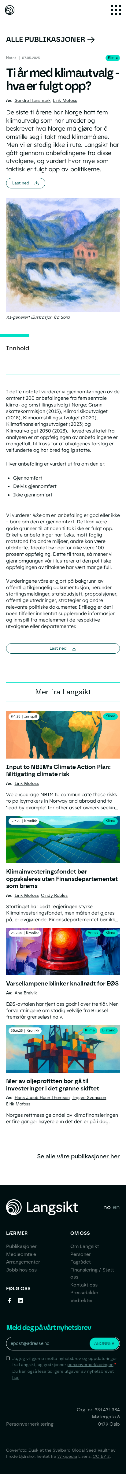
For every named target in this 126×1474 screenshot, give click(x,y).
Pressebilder (84, 1292)
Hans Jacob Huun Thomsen (42, 1097)
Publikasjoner (21, 1246)
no (107, 1207)
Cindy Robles (54, 895)
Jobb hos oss (21, 1270)
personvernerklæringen (90, 1364)
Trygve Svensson (89, 1097)
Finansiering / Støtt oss (92, 1273)
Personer (80, 1254)
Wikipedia (67, 1456)
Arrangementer (23, 1262)
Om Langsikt (84, 1246)
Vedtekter (81, 1300)
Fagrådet (80, 1262)
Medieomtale (21, 1254)
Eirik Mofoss (65, 100)
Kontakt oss (84, 1285)
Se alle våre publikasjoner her (78, 1156)
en (116, 1207)
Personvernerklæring (30, 1424)
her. (15, 1377)
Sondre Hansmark (33, 100)
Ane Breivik (26, 992)
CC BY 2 (101, 1456)
